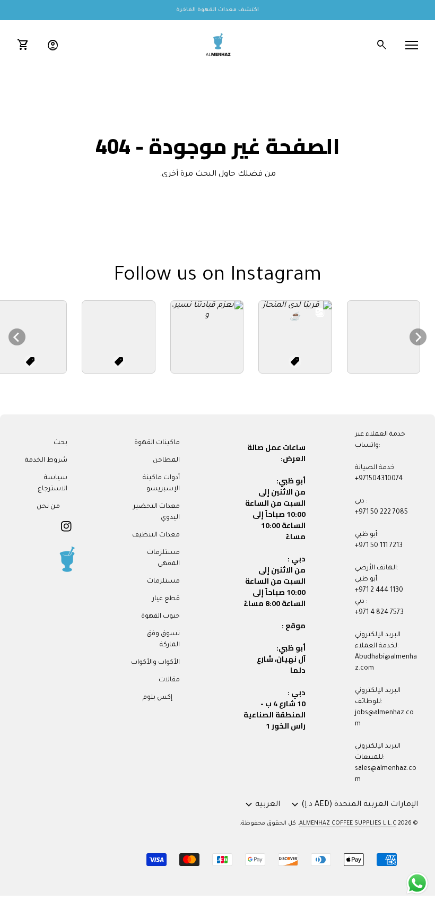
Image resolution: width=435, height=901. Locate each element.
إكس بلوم (157, 697)
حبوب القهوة (160, 616)
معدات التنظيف (156, 535)
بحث (60, 443)
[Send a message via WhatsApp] (417, 883)
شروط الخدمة (46, 460)
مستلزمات (163, 581)
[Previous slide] (16, 336)
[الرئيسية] (217, 45)
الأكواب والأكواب (155, 662)
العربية (261, 805)
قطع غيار (166, 599)
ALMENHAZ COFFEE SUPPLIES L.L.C (347, 823)
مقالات (169, 680)
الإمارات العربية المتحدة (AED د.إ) (353, 805)
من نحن (48, 506)
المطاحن (166, 460)
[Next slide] (418, 336)
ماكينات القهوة (157, 443)
